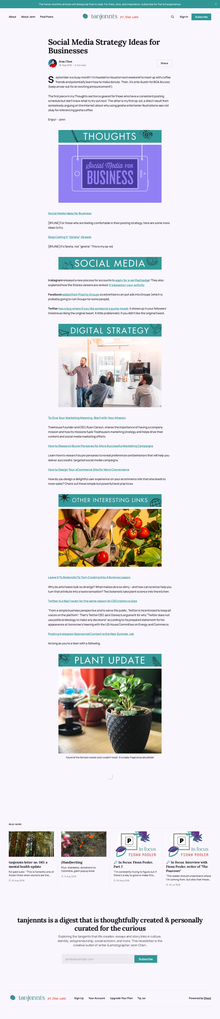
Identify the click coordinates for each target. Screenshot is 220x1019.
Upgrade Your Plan (121, 998)
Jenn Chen (65, 61)
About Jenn (28, 17)
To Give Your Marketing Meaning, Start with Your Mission (87, 418)
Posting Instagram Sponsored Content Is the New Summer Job (91, 634)
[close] (216, 4)
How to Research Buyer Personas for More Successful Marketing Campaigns (100, 446)
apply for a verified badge (132, 280)
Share (164, 63)
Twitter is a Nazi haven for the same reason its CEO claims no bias (92, 601)
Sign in (184, 17)
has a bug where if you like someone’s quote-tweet (93, 308)
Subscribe (201, 17)
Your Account (97, 998)
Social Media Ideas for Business (69, 213)
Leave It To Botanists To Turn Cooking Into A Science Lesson (89, 577)
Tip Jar (142, 998)
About (12, 17)
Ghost (207, 998)
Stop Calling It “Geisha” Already (70, 237)
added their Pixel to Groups (80, 294)
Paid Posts (46, 17)
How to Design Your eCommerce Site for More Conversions (88, 470)
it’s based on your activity (126, 285)
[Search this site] (172, 17)
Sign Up (79, 998)
